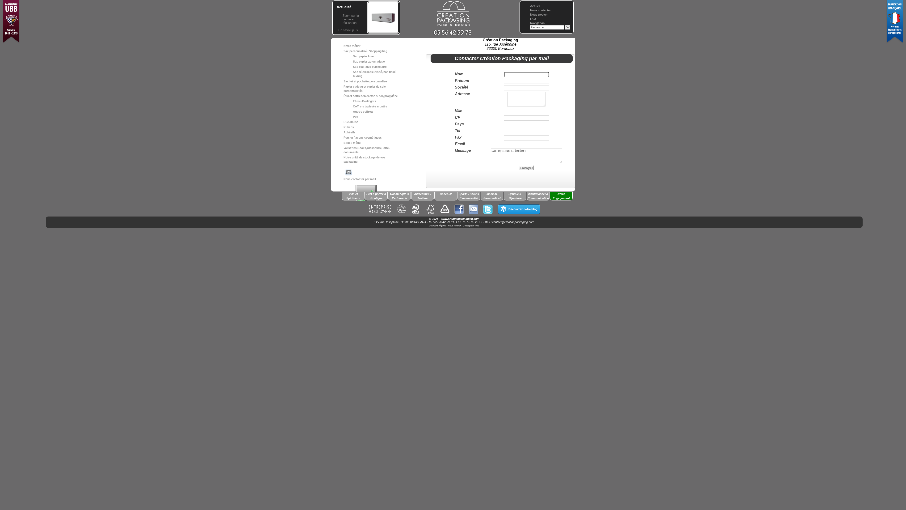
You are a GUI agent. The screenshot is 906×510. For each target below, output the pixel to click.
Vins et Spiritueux (353, 196)
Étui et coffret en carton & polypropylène (371, 96)
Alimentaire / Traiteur (422, 196)
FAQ (533, 19)
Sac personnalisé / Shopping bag (365, 51)
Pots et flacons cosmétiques (363, 137)
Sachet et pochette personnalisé (365, 81)
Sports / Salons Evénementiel (469, 196)
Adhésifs (350, 132)
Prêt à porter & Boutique (376, 196)
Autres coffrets (363, 111)
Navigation (537, 23)
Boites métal (352, 142)
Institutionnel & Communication (538, 196)
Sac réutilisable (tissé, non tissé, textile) (374, 74)
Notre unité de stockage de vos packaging (364, 159)
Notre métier (352, 46)
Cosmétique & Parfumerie (399, 196)
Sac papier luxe (363, 56)
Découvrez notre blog (519, 209)
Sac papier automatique (369, 61)
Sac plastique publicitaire (370, 66)
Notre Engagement (561, 196)
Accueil (535, 6)
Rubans (349, 127)
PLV (355, 117)
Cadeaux (446, 194)
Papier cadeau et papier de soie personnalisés (365, 89)
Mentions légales (437, 226)
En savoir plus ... (350, 30)
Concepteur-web (471, 226)
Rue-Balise (351, 122)
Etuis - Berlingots (364, 101)
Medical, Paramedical (491, 196)
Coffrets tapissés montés (370, 106)
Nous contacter (540, 10)
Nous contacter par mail (360, 179)
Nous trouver (539, 14)
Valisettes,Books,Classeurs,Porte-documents (367, 150)
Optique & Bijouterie (515, 196)
